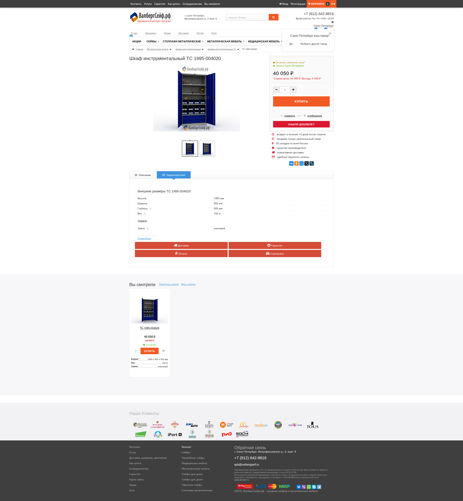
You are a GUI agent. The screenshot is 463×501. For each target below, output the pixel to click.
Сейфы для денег (192, 479)
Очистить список (169, 284)
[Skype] (314, 487)
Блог (214, 33)
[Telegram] (319, 487)
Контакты (136, 3)
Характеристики (175, 175)
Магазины (150, 33)
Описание (144, 175)
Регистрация (298, 3)
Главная (139, 49)
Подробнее (144, 238)
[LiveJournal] (311, 163)
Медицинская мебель (264, 41)
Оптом (200, 33)
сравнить (289, 115)
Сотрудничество (192, 3)
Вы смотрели (212, 3)
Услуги (148, 3)
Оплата (182, 253)
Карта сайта (136, 479)
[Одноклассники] (296, 163)
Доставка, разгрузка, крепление (148, 457)
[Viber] (304, 487)
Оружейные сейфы (193, 457)
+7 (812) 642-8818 (319, 14)
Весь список (188, 284)
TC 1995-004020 (149, 328)
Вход (285, 3)
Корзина (322, 3)
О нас (134, 33)
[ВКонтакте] (291, 163)
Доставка (184, 33)
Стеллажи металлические (182, 41)
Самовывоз (277, 253)
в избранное (314, 115)
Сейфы (151, 41)
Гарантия (159, 3)
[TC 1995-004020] (149, 307)
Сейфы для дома (192, 474)
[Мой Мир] (301, 163)
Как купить (174, 3)
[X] (306, 163)
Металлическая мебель (224, 41)
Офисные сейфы (192, 485)
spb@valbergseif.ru (246, 464)
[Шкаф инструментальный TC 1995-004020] (189, 148)
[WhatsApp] (309, 487)
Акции (167, 33)
